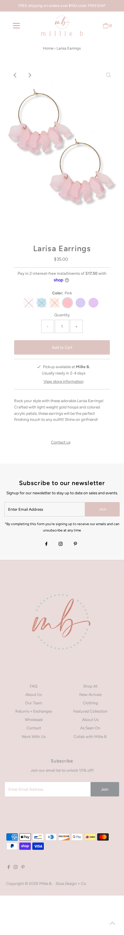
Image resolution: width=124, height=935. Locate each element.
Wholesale (34, 719)
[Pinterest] (75, 544)
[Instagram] (60, 544)
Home (48, 48)
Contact (34, 728)
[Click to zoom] (108, 75)
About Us (33, 694)
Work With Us (34, 736)
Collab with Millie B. (90, 736)
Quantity (62, 315)
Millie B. (46, 883)
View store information (64, 381)
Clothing (90, 703)
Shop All (90, 686)
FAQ (33, 686)
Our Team (33, 703)
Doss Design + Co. (71, 883)
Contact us (60, 442)
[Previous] (15, 75)
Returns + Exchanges (33, 711)
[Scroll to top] (112, 923)
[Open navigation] (16, 25)
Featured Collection (90, 711)
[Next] (29, 75)
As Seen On (90, 728)
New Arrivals (90, 694)
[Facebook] (46, 544)
